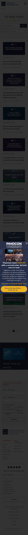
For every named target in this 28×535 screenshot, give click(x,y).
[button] (26, 243)
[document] (14, 267)
